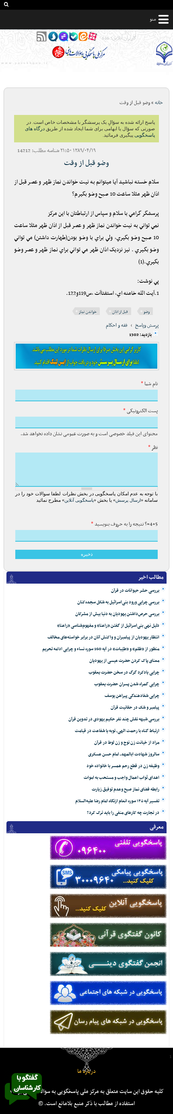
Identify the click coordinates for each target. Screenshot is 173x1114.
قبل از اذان (120, 312)
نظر (153, 447)
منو (153, 19)
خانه (159, 102)
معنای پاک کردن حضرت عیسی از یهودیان (124, 661)
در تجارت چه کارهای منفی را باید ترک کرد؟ (123, 813)
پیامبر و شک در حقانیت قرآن (135, 707)
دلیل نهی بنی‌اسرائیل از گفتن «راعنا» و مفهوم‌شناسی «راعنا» (108, 626)
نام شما (149, 384)
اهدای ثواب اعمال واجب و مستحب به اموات (121, 778)
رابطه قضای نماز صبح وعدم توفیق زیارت (125, 789)
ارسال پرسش (128, 500)
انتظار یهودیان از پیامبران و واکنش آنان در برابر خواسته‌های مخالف (103, 637)
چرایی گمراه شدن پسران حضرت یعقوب (126, 684)
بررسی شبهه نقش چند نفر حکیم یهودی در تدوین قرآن (113, 719)
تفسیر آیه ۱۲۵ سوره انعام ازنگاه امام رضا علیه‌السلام (117, 801)
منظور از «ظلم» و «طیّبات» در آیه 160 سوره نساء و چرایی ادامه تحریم (100, 649)
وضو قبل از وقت (86, 163)
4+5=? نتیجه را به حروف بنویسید (124, 524)
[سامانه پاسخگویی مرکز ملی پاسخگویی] (23, 1107)
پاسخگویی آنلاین (79, 500)
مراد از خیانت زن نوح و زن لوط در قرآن (126, 743)
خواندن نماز (88, 312)
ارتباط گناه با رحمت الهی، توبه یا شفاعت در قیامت (117, 731)
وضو (147, 312)
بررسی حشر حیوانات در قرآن (135, 591)
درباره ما (86, 1071)
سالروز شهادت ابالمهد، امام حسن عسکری (123, 754)
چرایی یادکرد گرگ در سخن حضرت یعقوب (124, 672)
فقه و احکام (117, 325)
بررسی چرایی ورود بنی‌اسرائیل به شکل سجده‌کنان (118, 602)
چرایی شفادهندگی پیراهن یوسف (132, 696)
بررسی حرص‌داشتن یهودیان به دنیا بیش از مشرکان (117, 614)
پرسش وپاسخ (147, 325)
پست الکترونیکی (140, 411)
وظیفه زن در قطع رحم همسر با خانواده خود (122, 766)
